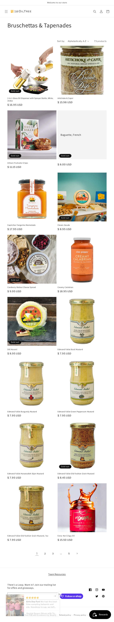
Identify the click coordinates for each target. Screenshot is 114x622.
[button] (6, 11)
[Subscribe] (55, 596)
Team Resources (57, 574)
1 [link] (37, 553)
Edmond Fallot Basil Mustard (70, 349)
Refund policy (65, 615)
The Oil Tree (23, 615)
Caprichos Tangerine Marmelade (21, 225)
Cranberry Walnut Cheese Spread (21, 287)
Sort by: (61, 41)
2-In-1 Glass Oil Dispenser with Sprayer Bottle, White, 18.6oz (30, 99)
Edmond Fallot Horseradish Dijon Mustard (25, 473)
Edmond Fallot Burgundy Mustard (22, 411)
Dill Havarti (12, 349)
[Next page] (77, 553)
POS (31, 615)
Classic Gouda (64, 225)
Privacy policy (80, 615)
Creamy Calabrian (65, 287)
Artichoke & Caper (65, 98)
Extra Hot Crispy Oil (66, 536)
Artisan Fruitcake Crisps (17, 163)
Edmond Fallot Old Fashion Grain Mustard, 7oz (27, 536)
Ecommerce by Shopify (46, 615)
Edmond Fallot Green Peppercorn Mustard (76, 411)
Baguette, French (71, 134)
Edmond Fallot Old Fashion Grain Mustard (76, 473)
